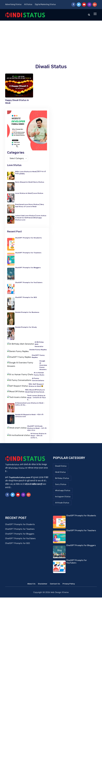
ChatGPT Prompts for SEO (26, 297)
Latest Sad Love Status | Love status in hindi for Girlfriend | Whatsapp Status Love (30, 218)
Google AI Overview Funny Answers (43, 365)
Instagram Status (63, 497)
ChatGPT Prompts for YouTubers (28, 282)
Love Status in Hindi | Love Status (29, 193)
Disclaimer (42, 584)
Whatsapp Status (62, 490)
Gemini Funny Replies (38, 350)
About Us (31, 584)
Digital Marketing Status (45, 4)
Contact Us (55, 584)
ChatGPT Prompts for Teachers (28, 253)
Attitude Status (62, 503)
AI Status (28, 4)
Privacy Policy (69, 584)
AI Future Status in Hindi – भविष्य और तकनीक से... (38, 436)
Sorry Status (60, 484)
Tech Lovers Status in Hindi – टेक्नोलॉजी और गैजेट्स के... (36, 398)
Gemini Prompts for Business (27, 312)
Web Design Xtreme (60, 592)
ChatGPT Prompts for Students (20, 524)
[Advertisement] (51, 40)
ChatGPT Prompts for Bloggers (28, 268)
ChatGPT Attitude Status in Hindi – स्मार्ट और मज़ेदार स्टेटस (37, 428)
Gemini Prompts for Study (26, 327)
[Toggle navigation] (95, 14)
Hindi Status (60, 472)
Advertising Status (13, 4)
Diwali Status (51, 66)
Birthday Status (62, 478)
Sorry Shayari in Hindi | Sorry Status (29, 182)
